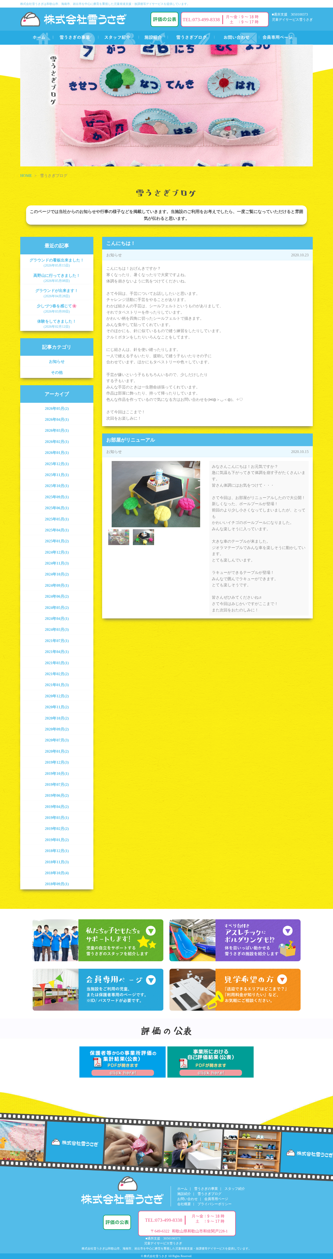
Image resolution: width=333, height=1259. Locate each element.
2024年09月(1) (57, 585)
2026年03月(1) (57, 430)
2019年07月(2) (57, 784)
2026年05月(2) (57, 408)
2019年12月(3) (57, 762)
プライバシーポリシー (214, 1204)
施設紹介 (184, 1194)
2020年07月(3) (57, 740)
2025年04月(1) (57, 530)
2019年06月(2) (57, 795)
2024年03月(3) (57, 629)
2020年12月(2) (57, 696)
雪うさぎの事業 (206, 1189)
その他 (57, 372)
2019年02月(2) (57, 829)
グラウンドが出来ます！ (56, 293)
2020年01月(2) (57, 751)
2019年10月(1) (57, 773)
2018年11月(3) (57, 862)
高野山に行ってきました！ (56, 278)
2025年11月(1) (57, 475)
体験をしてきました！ (56, 323)
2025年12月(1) (57, 464)
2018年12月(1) (57, 851)
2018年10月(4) (57, 873)
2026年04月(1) (57, 419)
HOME (26, 175)
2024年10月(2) (57, 574)
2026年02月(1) (57, 442)
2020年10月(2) (57, 718)
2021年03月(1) (57, 663)
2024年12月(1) (57, 552)
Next (213, 488)
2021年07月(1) (57, 641)
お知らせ (57, 361)
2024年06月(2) (57, 596)
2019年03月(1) (57, 818)
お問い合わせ (187, 1199)
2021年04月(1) (57, 652)
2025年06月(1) (57, 508)
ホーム (182, 1189)
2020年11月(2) (57, 707)
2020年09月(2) (57, 729)
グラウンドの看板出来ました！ (56, 262)
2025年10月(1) (57, 486)
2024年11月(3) (57, 563)
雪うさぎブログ (209, 1194)
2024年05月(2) (57, 607)
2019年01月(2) (57, 840)
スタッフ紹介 (235, 1189)
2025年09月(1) (57, 497)
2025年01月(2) (57, 541)
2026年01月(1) (57, 453)
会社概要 (184, 1204)
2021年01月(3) (57, 685)
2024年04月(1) (57, 618)
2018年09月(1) (57, 884)
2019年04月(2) (57, 807)
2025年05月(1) (57, 519)
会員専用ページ (216, 1199)
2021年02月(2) (57, 674)
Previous (99, 488)
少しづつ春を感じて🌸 (57, 308)
